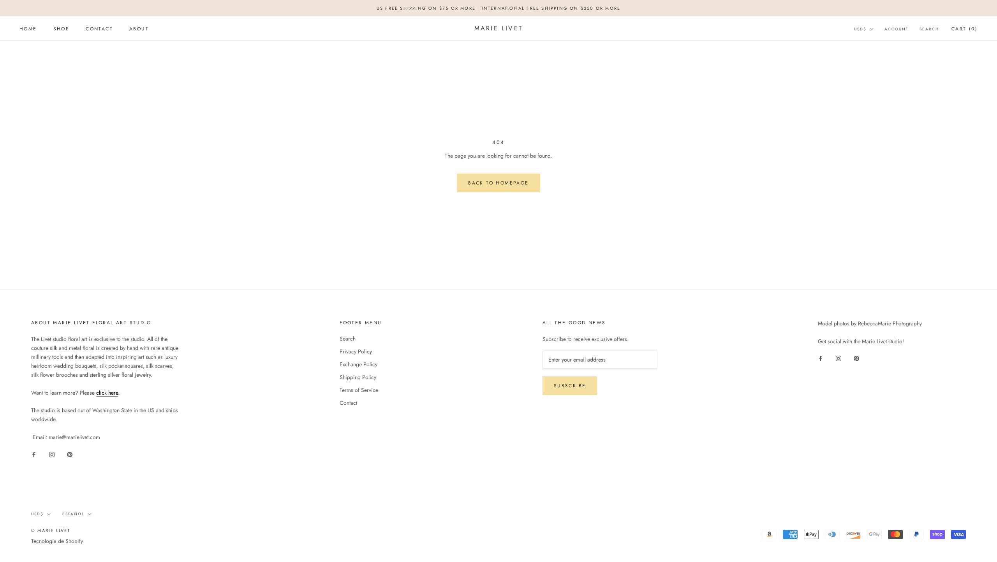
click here (107, 393)
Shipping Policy (358, 377)
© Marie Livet (50, 530)
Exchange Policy (358, 364)
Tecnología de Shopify (57, 541)
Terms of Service (359, 390)
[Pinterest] (69, 454)
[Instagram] (52, 454)
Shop (61, 28)
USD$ (860, 29)
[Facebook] (34, 454)
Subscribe (570, 385)
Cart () (964, 28)
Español (73, 514)
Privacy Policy (356, 351)
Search (929, 29)
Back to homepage (498, 182)
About (139, 28)
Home (28, 28)
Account (896, 29)
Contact (99, 28)
